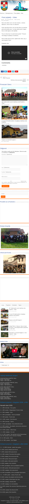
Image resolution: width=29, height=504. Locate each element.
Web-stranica (4, 176)
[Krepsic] (14, 5)
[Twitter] (13, 499)
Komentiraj (18, 19)
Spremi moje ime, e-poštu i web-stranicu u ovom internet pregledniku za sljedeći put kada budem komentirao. (14, 182)
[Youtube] (18, 499)
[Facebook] (12, 499)
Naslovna (2, 13)
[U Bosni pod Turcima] (14, 264)
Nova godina (13, 407)
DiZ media (17, 497)
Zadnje (2, 305)
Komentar (7, 154)
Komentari (14, 305)
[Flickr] (15, 499)
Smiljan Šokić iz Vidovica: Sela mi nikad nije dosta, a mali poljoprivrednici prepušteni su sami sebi (18, 327)
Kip (3, 19)
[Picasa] (16, 499)
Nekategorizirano (9, 13)
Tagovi (20, 305)
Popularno (8, 305)
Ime (5, 167)
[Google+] (11, 499)
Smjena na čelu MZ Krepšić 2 (9, 139)
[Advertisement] (12, 289)
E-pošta (6, 172)
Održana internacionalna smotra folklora (18, 80)
